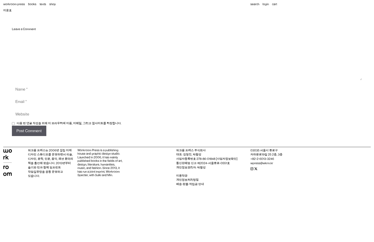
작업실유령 (35, 171)
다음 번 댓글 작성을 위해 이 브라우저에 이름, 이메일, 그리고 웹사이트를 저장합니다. (69, 123)
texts (43, 4)
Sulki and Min (103, 175)
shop (52, 4)
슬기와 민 (34, 167)
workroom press (14, 4)
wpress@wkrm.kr (261, 163)
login (266, 4)
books (32, 4)
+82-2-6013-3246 (262, 158)
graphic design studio (105, 153)
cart (274, 4)
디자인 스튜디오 (38, 154)
